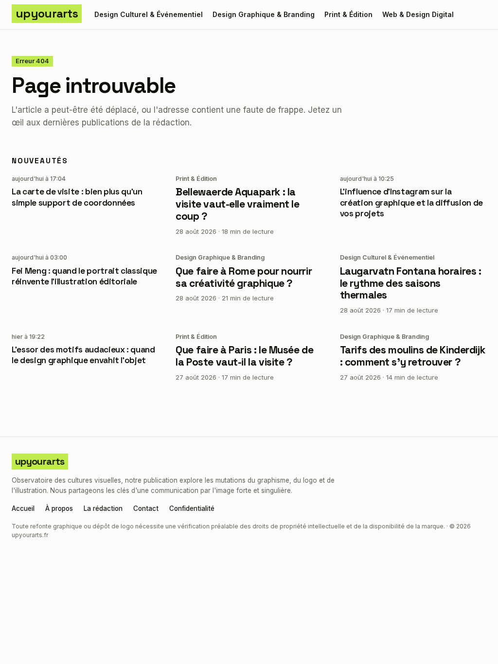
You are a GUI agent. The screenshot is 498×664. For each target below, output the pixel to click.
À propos (59, 509)
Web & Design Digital (418, 14)
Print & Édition (348, 14)
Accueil (23, 509)
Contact (146, 509)
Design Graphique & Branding (264, 14)
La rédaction (103, 509)
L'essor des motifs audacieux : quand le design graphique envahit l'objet (83, 355)
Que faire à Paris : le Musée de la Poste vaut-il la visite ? (244, 355)
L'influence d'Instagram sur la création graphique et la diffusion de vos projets (411, 202)
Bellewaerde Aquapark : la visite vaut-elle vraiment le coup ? (237, 204)
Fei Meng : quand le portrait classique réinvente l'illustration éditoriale (84, 276)
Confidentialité (191, 509)
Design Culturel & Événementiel (148, 14)
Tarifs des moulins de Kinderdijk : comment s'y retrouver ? (412, 355)
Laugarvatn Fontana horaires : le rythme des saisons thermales (410, 283)
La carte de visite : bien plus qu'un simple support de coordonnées (77, 197)
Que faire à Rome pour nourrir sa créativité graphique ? (244, 277)
